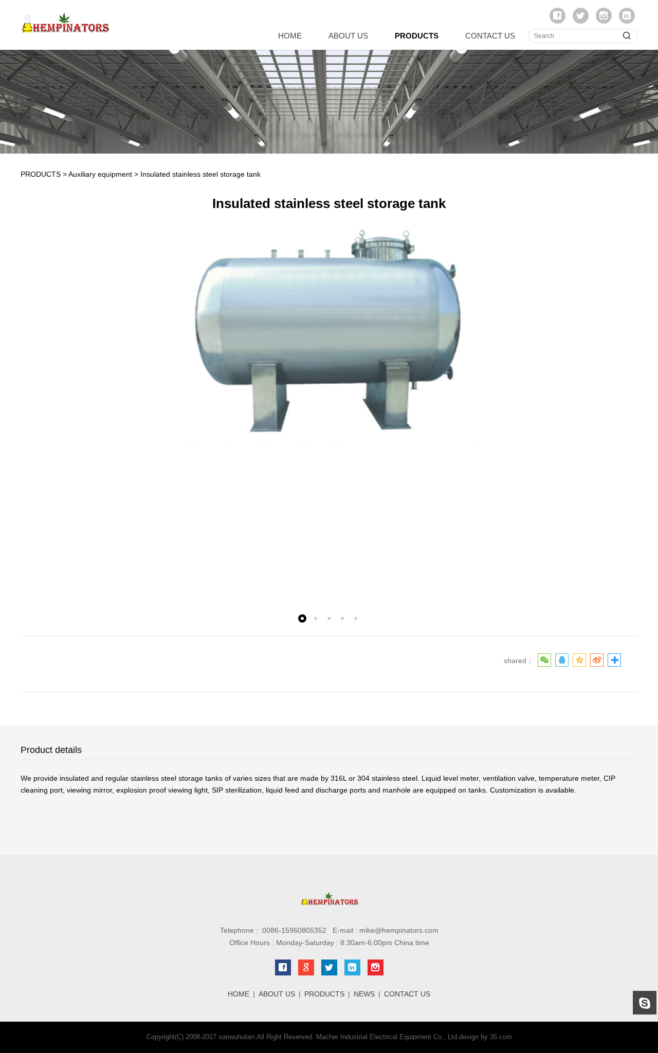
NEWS (364, 994)
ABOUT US (348, 35)
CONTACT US (490, 35)
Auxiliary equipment (100, 174)
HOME (290, 35)
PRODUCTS (416, 35)
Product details (51, 750)
